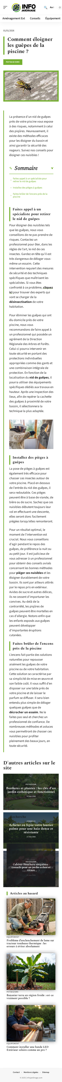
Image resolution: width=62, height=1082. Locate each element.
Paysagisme (13, 62)
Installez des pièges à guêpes (27, 187)
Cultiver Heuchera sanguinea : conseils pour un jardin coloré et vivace (31, 867)
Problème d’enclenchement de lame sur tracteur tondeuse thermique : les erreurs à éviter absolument (30, 943)
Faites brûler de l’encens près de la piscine (30, 195)
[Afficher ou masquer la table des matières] (45, 168)
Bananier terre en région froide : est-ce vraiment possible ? (30, 996)
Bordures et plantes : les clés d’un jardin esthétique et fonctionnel (31, 790)
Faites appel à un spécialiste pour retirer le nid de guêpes (30, 180)
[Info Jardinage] (24, 7)
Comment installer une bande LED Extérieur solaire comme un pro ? (28, 1048)
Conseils (31, 821)
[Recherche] (45, 7)
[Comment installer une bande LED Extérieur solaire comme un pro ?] (31, 1023)
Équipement (13, 937)
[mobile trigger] (6, 7)
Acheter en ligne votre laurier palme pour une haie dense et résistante (31, 829)
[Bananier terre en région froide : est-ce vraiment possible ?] (31, 971)
